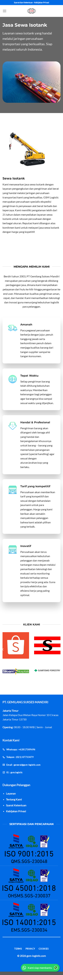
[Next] (60, 649)
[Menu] (5, 11)
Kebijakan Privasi (41, 2)
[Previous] (3, 649)
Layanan (11, 793)
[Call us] (4, 944)
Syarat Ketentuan (16, 805)
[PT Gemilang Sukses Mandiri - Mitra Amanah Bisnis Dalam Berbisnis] (31, 11)
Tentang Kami (14, 799)
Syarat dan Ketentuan (23, 2)
